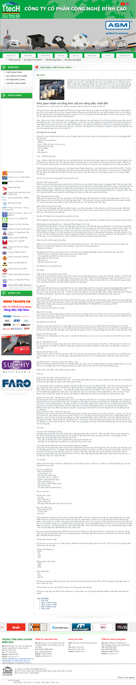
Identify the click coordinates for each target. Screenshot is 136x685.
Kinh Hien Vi (18, 682)
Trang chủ (11, 56)
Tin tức (61, 56)
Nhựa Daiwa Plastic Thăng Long (15, 193)
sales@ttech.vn (13, 657)
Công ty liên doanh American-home (16, 270)
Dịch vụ (76, 56)
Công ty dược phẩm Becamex (19, 280)
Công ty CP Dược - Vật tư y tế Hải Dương (16, 203)
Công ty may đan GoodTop (18, 251)
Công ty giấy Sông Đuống (17, 232)
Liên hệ (108, 56)
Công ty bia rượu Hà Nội (17, 263)
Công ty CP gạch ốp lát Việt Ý (19, 224)
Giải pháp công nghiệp (73, 60)
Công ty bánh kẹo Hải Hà (17, 284)
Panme (27, 682)
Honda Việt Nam (14, 182)
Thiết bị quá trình (14, 60)
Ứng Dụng (92, 56)
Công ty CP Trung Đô (15, 236)
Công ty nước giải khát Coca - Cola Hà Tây (19, 188)
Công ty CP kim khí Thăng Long (17, 242)
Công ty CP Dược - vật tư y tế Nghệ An (19, 209)
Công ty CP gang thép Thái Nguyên (18, 228)
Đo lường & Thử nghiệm (33, 60)
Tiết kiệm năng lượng (53, 60)
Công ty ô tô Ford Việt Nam (18, 219)
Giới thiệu (28, 56)
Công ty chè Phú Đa (15, 176)
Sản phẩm (45, 56)
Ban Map (34, 682)
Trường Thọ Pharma (15, 166)
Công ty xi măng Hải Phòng (18, 274)
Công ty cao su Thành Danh (18, 172)
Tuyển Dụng (124, 56)
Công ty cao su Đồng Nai (17, 213)
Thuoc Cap (44, 682)
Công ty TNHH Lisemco (16, 247)
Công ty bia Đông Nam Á (17, 257)
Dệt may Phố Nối (14, 198)
